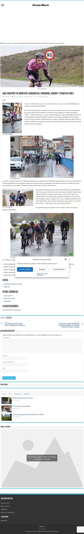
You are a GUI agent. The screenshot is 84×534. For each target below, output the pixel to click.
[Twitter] (43, 529)
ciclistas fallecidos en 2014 (73, 115)
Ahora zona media (9, 298)
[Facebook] (40, 529)
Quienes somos (5, 503)
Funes (9, 317)
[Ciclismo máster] (42, 4)
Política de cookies (42, 273)
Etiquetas (27, 394)
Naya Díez (7, 287)
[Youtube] (45, 529)
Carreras (15, 43)
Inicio (3, 43)
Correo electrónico (8, 362)
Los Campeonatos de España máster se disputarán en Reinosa (15, 324)
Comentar (29, 96)
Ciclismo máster (31, 531)
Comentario (6, 337)
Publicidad (4, 509)
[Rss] (39, 529)
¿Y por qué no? (8, 295)
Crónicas (9, 43)
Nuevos (4, 394)
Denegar (42, 269)
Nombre (5, 355)
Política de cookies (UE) (7, 512)
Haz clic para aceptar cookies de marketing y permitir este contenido (42, 458)
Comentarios (18, 394)
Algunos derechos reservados (49, 531)
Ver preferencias (58, 269)
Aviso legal (40, 275)
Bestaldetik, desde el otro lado (13, 284)
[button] (65, 259)
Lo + (10, 394)
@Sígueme (4, 517)
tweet (4, 100)
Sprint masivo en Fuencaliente (21, 406)
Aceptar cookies (25, 269)
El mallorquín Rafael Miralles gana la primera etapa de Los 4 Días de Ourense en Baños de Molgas (68, 325)
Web (3, 368)
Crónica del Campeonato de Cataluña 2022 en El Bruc (28, 414)
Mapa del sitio (5, 506)
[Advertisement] (42, 23)
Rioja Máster (7, 301)
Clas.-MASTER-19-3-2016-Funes (11, 310)
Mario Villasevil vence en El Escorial (23, 398)
